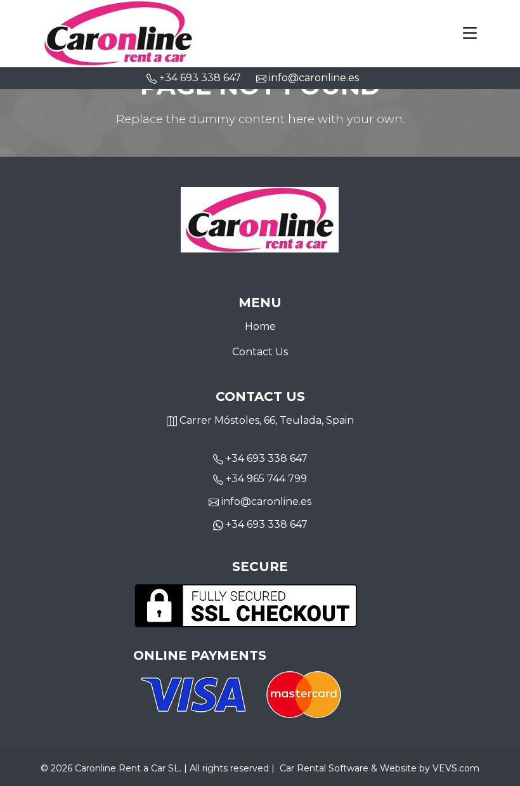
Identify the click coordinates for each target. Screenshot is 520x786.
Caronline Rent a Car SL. (128, 768)
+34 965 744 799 (266, 479)
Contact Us (260, 352)
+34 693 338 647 (267, 458)
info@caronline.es (312, 78)
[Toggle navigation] (470, 33)
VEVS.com (455, 768)
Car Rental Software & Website (348, 768)
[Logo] (118, 32)
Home (260, 326)
